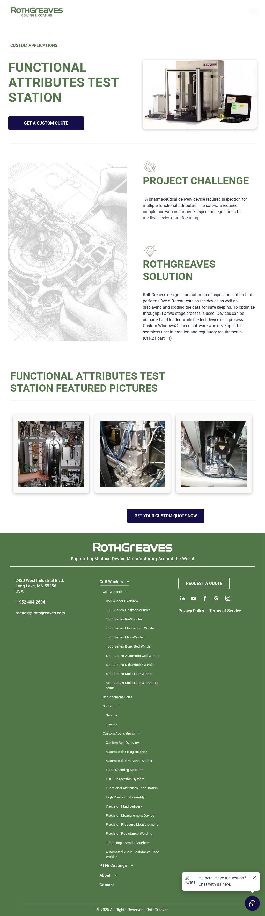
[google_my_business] (216, 599)
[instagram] (228, 599)
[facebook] (205, 599)
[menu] (253, 12)
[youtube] (193, 599)
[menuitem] (133, 719)
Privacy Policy (191, 610)
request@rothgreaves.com (40, 612)
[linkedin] (182, 599)
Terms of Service (225, 610)
